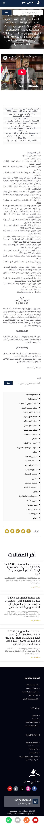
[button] (4, 3)
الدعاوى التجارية (31, 460)
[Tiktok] (15, 788)
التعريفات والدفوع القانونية (27, 447)
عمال (35, 518)
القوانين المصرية (31, 474)
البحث (39, 378)
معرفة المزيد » (35, 587)
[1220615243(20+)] (35, 801)
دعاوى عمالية (32, 500)
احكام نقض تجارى (31, 416)
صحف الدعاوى (32, 509)
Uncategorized (32, 394)
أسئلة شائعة (33, 399)
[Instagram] (28, 788)
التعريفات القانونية (31, 443)
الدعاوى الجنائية (31, 465)
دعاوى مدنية (32, 505)
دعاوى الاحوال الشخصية (28, 496)
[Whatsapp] (9, 820)
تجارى (35, 491)
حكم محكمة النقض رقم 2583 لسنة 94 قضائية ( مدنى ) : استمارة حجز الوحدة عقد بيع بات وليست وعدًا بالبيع (22, 569)
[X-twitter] (22, 788)
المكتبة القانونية (31, 483)
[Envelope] (18, 820)
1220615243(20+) (22, 800)
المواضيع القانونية (31, 487)
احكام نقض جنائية (31, 421)
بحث (6, 12)
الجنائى (35, 452)
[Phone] (26, 820)
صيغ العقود (33, 513)
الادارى (35, 438)
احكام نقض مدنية (31, 430)
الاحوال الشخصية (31, 434)
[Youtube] (35, 820)
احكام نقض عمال (31, 425)
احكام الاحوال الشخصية (28, 403)
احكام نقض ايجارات (30, 412)
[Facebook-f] (34, 788)
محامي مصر (28, 2)
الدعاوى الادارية (32, 456)
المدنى (35, 478)
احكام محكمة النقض (29, 408)
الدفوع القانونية (31, 469)
